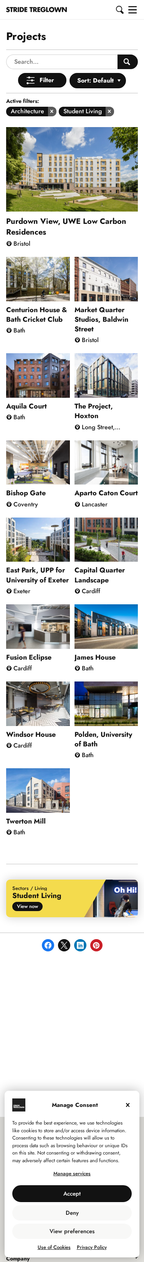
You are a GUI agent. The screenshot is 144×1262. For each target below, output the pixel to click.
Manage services (72, 1173)
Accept (72, 1193)
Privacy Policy (92, 1247)
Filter (47, 80)
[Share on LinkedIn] (80, 945)
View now (27, 906)
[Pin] (96, 945)
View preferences (72, 1231)
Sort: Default (95, 80)
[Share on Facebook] (48, 945)
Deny (72, 1213)
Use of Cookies (54, 1247)
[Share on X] (64, 945)
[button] (120, 9)
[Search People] (128, 62)
